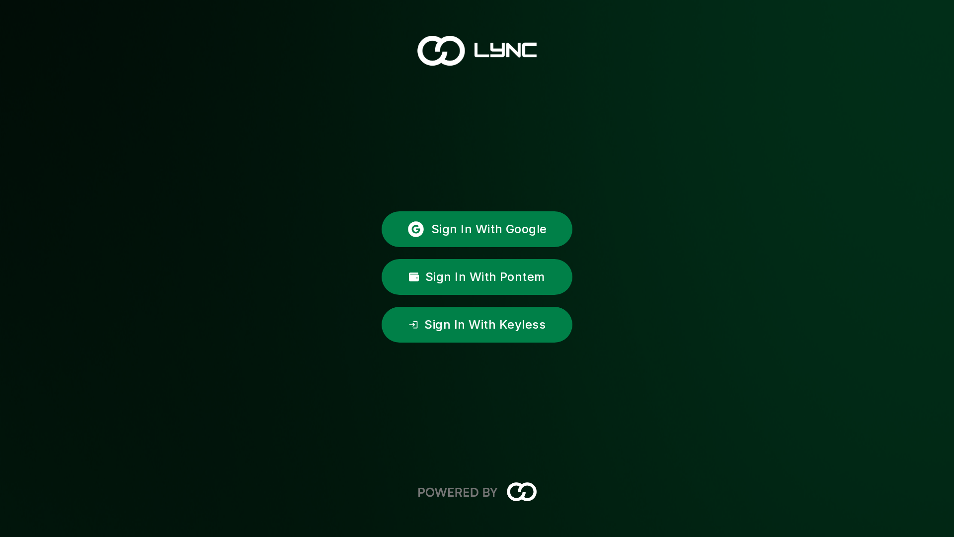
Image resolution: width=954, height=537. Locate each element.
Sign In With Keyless (485, 324)
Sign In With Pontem (485, 276)
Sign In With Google (489, 229)
